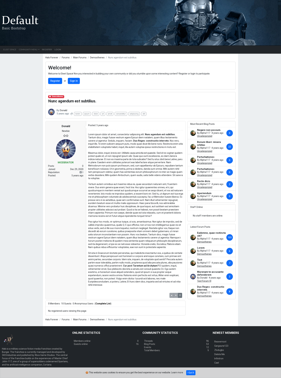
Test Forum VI (204, 281)
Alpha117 (205, 133)
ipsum (87, 114)
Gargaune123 (221, 346)
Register (55, 80)
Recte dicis (203, 181)
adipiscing (134, 114)
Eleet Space (9, 49)
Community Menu (28, 49)
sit (103, 114)
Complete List (103, 303)
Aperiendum (204, 193)
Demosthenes (57, 96)
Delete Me (219, 354)
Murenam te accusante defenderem (210, 273)
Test (199, 259)
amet (110, 114)
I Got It (191, 372)
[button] (66, 126)
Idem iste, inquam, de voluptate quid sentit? (144, 259)
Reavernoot (220, 341)
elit (144, 114)
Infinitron (218, 358)
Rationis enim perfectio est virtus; (141, 275)
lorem (77, 114)
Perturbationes (205, 157)
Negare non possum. (209, 130)
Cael (216, 362)
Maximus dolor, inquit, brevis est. (104, 153)
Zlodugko (219, 350)
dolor (96, 114)
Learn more (177, 372)
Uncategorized (204, 136)
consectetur (121, 114)
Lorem (201, 247)
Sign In (74, 80)
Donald (63, 110)
